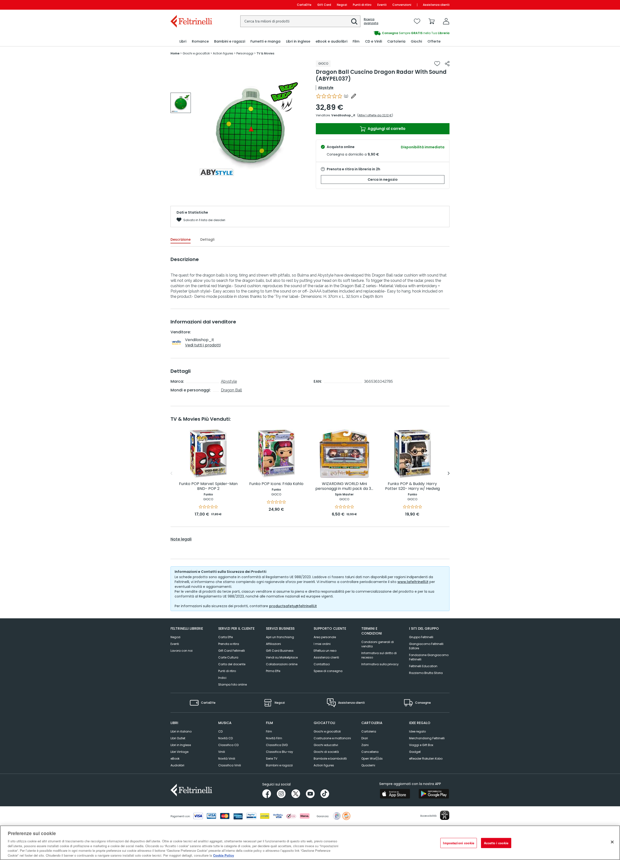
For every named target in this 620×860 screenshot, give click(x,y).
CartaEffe (304, 5)
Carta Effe (225, 637)
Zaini (365, 745)
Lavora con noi (181, 651)
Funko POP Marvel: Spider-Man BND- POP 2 (208, 486)
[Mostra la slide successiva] (448, 473)
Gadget (415, 752)
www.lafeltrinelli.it (412, 581)
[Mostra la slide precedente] (171, 473)
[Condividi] (447, 64)
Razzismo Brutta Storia (426, 673)
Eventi (382, 5)
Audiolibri (177, 765)
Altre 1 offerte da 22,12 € (375, 115)
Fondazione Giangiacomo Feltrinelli (429, 657)
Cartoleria (368, 731)
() (346, 96)
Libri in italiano (181, 731)
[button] (354, 21)
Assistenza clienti (436, 5)
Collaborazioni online (281, 664)
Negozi (342, 5)
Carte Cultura (228, 657)
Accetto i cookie (496, 843)
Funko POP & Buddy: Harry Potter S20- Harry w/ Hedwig (412, 486)
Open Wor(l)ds (372, 758)
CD (220, 731)
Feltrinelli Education (423, 666)
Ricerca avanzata (371, 21)
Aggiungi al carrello (386, 128)
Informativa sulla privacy (380, 664)
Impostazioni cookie (458, 843)
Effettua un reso (325, 651)
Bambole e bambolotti (330, 758)
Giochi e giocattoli (327, 731)
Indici (222, 678)
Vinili (221, 752)
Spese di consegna (328, 671)
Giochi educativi (326, 745)
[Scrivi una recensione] (353, 96)
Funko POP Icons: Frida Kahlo (276, 483)
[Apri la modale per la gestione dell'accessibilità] (445, 815)
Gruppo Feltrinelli (421, 637)
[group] (380, 33)
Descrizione (180, 239)
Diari (364, 738)
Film (269, 731)
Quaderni (368, 765)
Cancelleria (370, 752)
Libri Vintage (179, 752)
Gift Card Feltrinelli (231, 651)
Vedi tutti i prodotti (203, 345)
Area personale (325, 637)
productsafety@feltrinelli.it (293, 606)
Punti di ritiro (362, 5)
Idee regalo (417, 731)
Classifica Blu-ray (279, 752)
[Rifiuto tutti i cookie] (612, 842)
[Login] (446, 21)
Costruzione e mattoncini (332, 738)
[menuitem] (183, 41)
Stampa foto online (232, 684)
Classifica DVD (277, 745)
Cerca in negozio (383, 179)
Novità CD (225, 738)
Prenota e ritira (228, 644)
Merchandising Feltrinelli (427, 738)
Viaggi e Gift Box (421, 745)
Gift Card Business (280, 651)
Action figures (324, 765)
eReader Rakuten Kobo (425, 758)
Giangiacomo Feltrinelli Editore (426, 646)
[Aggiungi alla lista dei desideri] (437, 63)
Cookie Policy (223, 855)
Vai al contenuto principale (191, 5)
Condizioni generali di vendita (377, 644)
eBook (174, 758)
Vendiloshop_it (343, 115)
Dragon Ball (231, 390)
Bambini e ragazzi (279, 765)
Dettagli (207, 239)
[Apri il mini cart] (431, 21)
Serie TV (271, 758)
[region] (310, 842)
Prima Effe (273, 671)
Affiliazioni (273, 644)
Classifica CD (228, 745)
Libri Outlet (177, 738)
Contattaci (322, 664)
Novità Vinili (226, 758)
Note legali (181, 539)
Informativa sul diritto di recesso (379, 655)
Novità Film (274, 738)
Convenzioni (401, 5)
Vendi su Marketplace (282, 657)
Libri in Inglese (180, 745)
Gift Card (324, 5)
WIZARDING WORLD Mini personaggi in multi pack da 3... (344, 486)
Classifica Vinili (229, 765)
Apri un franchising (280, 637)
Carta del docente (231, 664)
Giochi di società (326, 752)
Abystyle (325, 87)
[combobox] (300, 21)
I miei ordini (322, 644)
